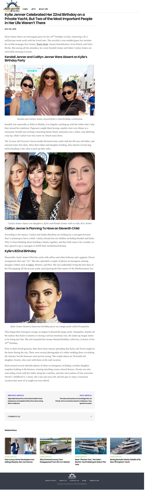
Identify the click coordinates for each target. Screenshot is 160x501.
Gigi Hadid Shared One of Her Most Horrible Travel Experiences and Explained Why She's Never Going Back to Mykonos (25, 401)
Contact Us (74, 480)
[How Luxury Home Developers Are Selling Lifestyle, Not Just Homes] (20, 446)
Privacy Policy (50, 480)
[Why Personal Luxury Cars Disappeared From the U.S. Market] (55, 446)
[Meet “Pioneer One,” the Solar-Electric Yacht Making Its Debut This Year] (91, 446)
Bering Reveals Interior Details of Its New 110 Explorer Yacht (125, 460)
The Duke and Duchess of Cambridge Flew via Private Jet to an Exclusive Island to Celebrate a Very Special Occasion (73, 401)
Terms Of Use (94, 480)
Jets (33, 9)
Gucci (31, 264)
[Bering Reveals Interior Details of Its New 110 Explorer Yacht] (126, 446)
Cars (25, 9)
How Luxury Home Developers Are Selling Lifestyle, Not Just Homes (19, 460)
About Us (63, 480)
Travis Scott (42, 44)
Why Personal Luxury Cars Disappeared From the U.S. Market (55, 460)
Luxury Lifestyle (11, 9)
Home (84, 480)
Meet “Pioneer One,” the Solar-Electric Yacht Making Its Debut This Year (90, 462)
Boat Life (43, 9)
